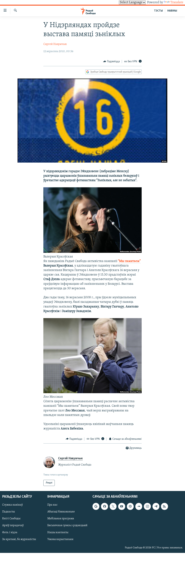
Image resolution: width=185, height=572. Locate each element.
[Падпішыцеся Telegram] (155, 506)
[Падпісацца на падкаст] (130, 506)
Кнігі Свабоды (11, 518)
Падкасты (8, 511)
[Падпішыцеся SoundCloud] (138, 506)
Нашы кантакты (57, 532)
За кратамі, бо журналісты (19, 539)
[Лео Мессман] (92, 392)
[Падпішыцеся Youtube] (121, 506)
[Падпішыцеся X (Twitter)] (113, 506)
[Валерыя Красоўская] (92, 252)
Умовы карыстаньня (60, 539)
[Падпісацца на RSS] (164, 506)
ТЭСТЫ (158, 10)
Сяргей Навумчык (55, 44)
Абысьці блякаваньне (61, 511)
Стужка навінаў (12, 505)
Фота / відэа (9, 532)
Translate (176, 2)
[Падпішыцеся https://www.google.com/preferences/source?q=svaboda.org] (95, 506)
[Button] (111, 61)
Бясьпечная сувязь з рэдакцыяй (67, 525)
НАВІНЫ (172, 10)
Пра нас (52, 505)
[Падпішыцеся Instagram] (147, 506)
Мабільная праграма (60, 518)
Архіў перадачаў (13, 525)
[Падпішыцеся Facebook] (104, 506)
